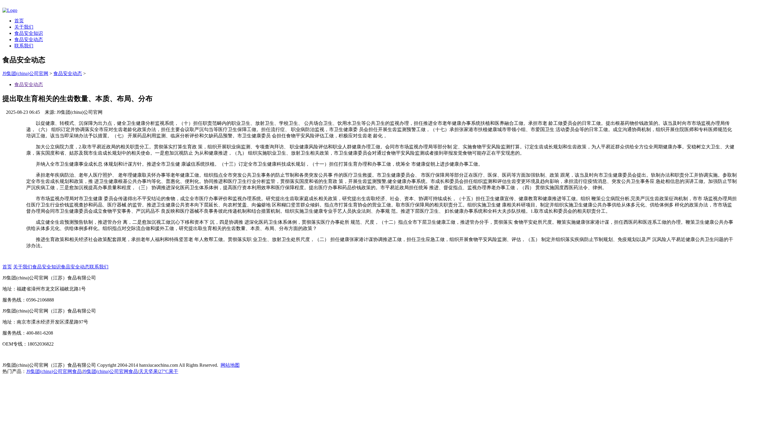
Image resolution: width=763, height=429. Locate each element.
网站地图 (230, 365)
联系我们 (23, 45)
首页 (19, 20)
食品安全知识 (28, 33)
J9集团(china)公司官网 (25, 73)
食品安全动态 (28, 39)
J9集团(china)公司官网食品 (54, 371)
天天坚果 (148, 371)
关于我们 (23, 26)
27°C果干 (168, 371)
